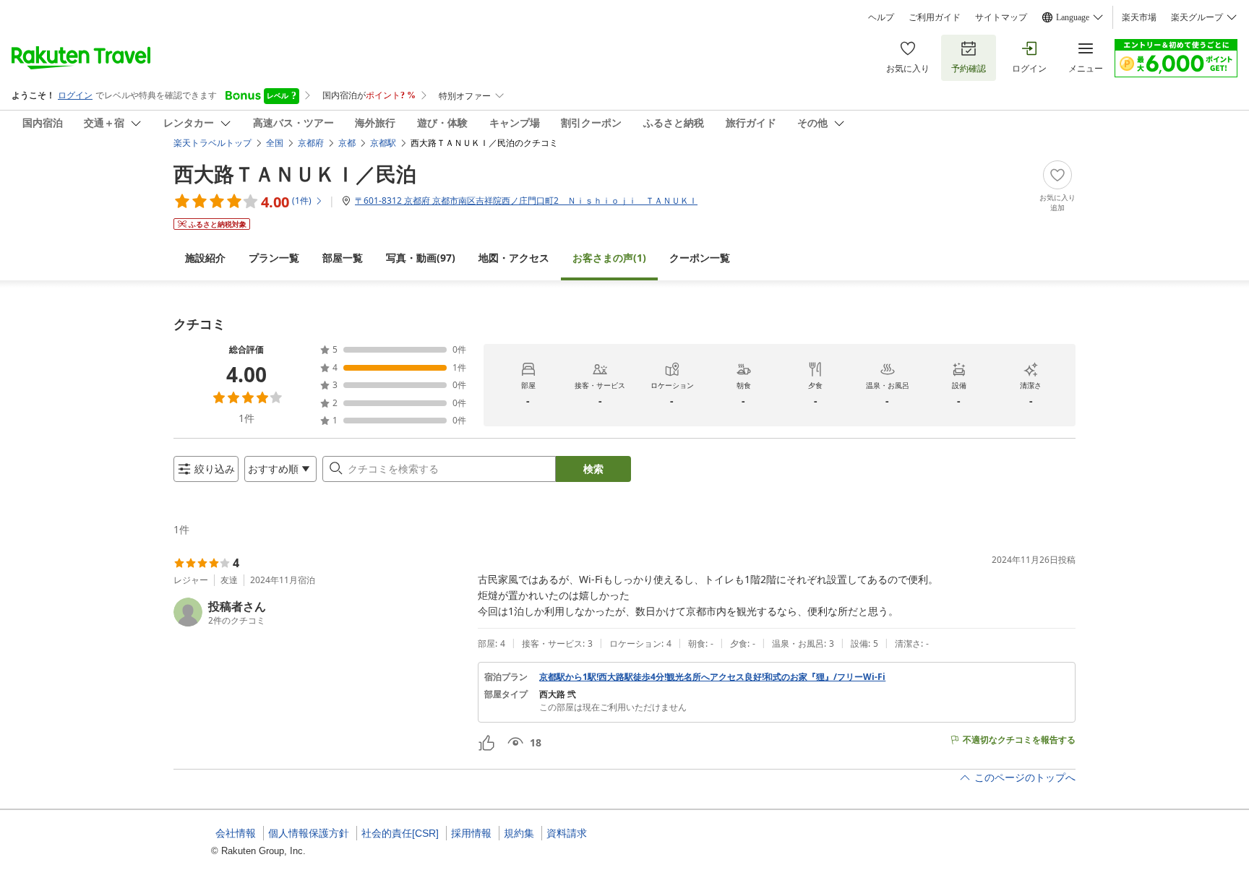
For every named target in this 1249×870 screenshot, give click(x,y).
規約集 (519, 833)
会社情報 (235, 833)
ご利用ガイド (935, 17)
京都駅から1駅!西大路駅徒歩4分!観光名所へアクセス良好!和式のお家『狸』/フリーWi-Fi (712, 677)
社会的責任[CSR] (400, 833)
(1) (609, 257)
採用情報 (471, 833)
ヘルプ (881, 17)
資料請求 (566, 833)
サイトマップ (1001, 17)
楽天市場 (1139, 17)
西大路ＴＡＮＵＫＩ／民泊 (294, 173)
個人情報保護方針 (308, 833)
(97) (420, 257)
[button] (319, 612)
